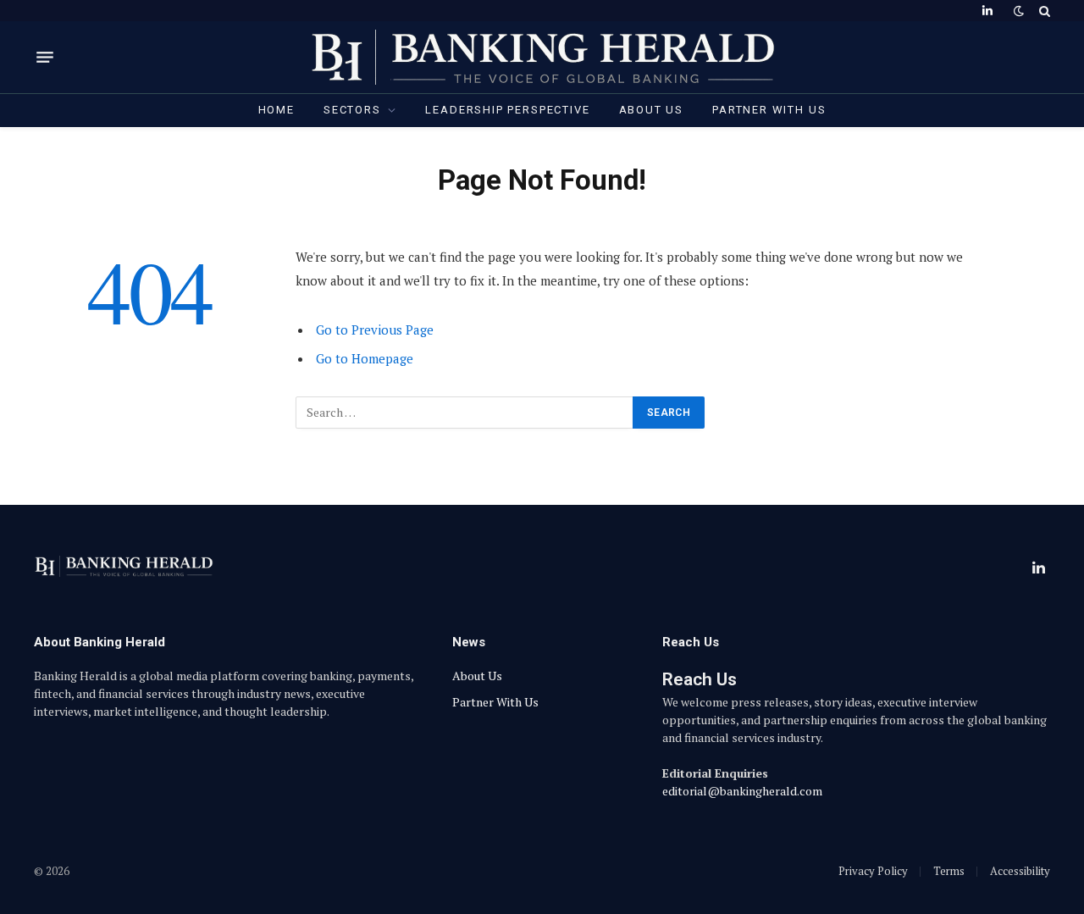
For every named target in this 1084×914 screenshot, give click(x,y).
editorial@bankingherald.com (742, 791)
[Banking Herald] (542, 57)
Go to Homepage (364, 358)
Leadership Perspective (507, 109)
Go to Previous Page (375, 329)
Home (276, 109)
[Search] (1043, 10)
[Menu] (44, 57)
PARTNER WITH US (769, 109)
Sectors (352, 109)
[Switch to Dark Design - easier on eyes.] (1018, 11)
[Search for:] (465, 412)
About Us (651, 109)
